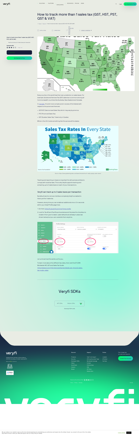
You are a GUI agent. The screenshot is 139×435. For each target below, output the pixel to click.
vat (69, 34)
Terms (71, 382)
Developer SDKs (75, 361)
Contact (89, 363)
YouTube (105, 361)
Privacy (76, 382)
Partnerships (90, 365)
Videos (72, 363)
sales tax (70, 28)
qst (69, 32)
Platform (51, 3)
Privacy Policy (33, 433)
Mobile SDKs (71, 303)
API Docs (89, 369)
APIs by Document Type (93, 359)
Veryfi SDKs (12, 52)
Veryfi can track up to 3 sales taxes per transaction (19, 42)
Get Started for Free (130, 4)
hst (69, 29)
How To (44, 23)
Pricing (77, 3)
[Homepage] (6, 4)
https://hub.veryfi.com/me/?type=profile (58, 209)
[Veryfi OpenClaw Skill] (81, 303)
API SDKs (60, 303)
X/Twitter (105, 359)
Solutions (42, 3)
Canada (41, 104)
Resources (70, 3)
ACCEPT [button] (129, 432)
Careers (73, 367)
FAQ (88, 367)
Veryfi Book (74, 365)
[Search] (116, 3)
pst (69, 31)
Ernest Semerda (85, 30)
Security (73, 359)
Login (120, 4)
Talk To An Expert (91, 357)
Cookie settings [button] (121, 432)
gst (69, 26)
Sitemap (80, 382)
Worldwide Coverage (92, 361)
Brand (72, 369)
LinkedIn (105, 357)
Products (73, 357)
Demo (82, 3)
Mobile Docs (90, 371)
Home (40, 23)
